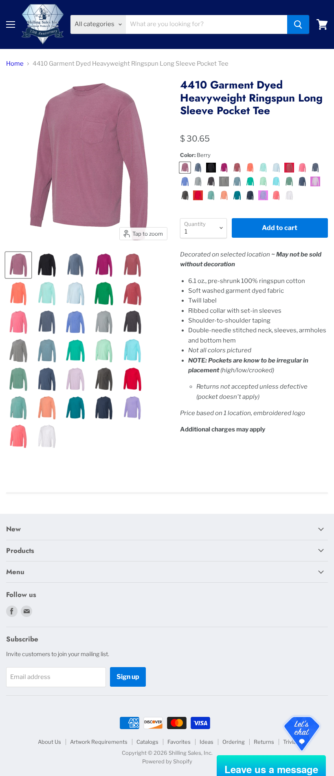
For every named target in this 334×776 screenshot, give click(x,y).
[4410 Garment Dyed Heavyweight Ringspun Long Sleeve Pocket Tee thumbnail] (18, 265)
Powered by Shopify (167, 761)
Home (15, 63)
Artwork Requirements (98, 741)
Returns (264, 741)
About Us (49, 741)
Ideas (206, 741)
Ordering (233, 741)
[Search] (298, 24)
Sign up (127, 677)
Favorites (179, 741)
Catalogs (147, 741)
